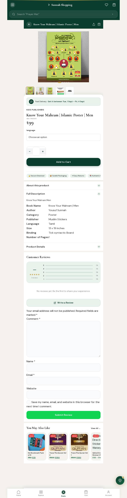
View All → (96, 428)
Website (31, 388)
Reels (63, 496)
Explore (41, 495)
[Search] (112, 14)
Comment (33, 319)
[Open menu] (12, 4)
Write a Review (65, 302)
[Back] (29, 24)
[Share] (93, 24)
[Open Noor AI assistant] (120, 480)
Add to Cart (63, 161)
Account (108, 495)
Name (30, 361)
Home (18, 495)
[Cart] (114, 5)
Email (30, 375)
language (30, 130)
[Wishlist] (106, 5)
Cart (86, 495)
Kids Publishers (35, 110)
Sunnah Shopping (59, 5)
